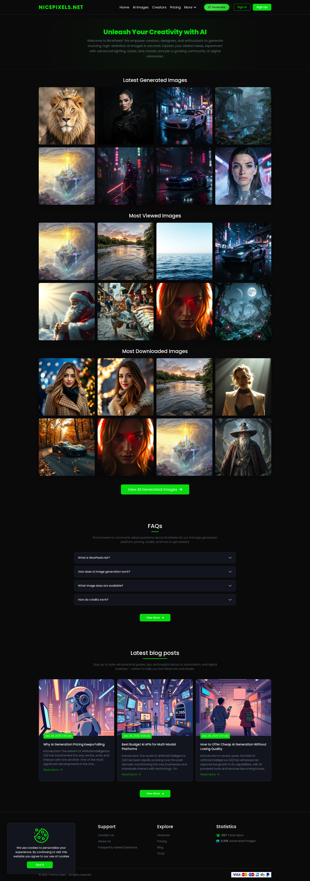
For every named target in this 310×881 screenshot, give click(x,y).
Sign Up (262, 7)
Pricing (162, 841)
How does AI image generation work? (104, 572)
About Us (104, 841)
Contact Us (106, 835)
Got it (40, 865)
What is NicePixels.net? (94, 558)
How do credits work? (93, 600)
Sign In (242, 7)
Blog (160, 847)
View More (153, 617)
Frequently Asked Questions (117, 847)
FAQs (161, 853)
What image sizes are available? (100, 586)
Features (163, 835)
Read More (51, 770)
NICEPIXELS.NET (61, 7)
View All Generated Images (152, 489)
